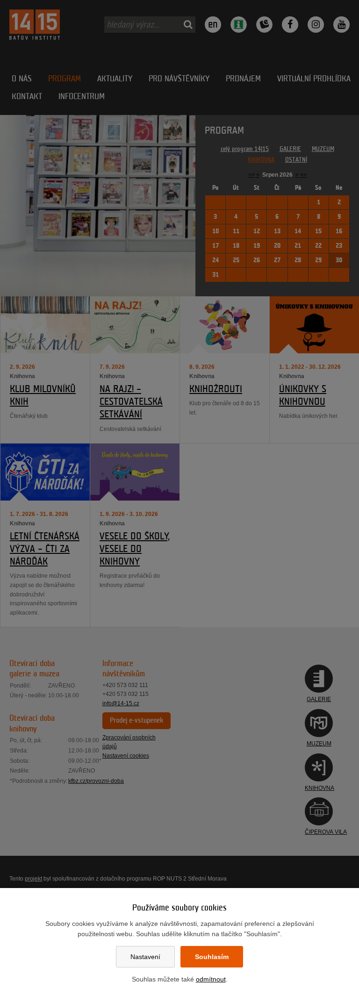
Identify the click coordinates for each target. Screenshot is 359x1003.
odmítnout (211, 979)
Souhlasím (212, 956)
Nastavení (145, 956)
